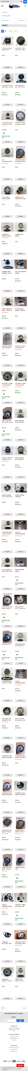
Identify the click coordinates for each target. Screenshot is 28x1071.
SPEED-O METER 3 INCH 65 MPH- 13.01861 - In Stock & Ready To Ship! (7, 608)
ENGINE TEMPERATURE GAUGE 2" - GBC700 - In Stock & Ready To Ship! (7, 310)
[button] (14, 20)
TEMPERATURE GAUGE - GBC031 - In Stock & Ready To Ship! (7, 869)
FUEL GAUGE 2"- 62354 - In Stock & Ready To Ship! (20, 348)
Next (24, 1008)
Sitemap (14, 1040)
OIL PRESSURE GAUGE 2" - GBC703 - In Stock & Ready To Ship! (7, 534)
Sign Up (15, 1036)
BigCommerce (10, 1068)
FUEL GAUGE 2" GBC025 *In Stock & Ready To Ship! (7, 348)
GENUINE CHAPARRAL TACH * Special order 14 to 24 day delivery (7, 497)
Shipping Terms (14, 1051)
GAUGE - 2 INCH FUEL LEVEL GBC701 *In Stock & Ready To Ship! (7, 422)
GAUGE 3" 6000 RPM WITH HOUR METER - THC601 (19, 422)
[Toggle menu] (2, 6)
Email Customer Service (14, 1047)
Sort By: (10, 31)
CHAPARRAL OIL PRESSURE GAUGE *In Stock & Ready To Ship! (7, 236)
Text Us (20, 1065)
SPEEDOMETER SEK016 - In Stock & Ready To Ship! (20, 646)
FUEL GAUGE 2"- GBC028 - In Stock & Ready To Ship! (7, 385)
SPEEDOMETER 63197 (6, 644)
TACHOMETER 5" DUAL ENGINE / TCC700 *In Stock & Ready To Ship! (7, 832)
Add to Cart (7, 104)
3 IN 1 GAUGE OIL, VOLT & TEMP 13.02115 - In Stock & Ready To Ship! (7, 87)
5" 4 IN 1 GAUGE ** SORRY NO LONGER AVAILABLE (6, 199)
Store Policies (14, 1049)
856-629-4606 (6, 1)
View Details (7, 67)
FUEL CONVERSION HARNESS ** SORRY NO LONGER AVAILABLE (20, 310)
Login (12, 1036)
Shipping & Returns (14, 1038)
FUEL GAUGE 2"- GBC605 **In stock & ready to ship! (20, 385)
